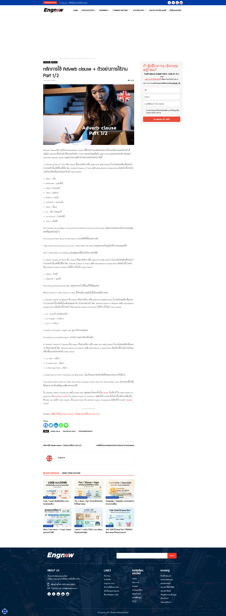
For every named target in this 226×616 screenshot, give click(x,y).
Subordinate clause (69, 431)
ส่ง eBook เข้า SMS (162, 119)
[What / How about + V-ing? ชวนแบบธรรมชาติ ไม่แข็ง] (57, 517)
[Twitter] (51, 425)
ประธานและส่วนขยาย (85, 431)
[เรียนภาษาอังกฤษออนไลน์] (53, 10)
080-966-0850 (68, 584)
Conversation (48, 526)
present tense (61, 396)
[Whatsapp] (61, 425)
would (129, 399)
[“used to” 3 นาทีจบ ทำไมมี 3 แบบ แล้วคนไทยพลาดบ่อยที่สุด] (88, 517)
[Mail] (63, 594)
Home (45, 58)
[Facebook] (169, 2)
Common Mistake (49, 497)
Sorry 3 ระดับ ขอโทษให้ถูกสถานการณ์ (72, 3)
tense (106, 392)
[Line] (66, 425)
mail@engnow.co (69, 588)
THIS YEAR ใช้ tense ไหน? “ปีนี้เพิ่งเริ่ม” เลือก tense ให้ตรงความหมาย (119, 531)
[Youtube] (181, 2)
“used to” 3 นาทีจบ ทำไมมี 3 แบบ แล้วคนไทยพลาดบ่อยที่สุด (88, 531)
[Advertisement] (113, 34)
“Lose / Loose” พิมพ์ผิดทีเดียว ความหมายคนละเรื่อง (56, 502)
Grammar (53, 58)
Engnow (61, 457)
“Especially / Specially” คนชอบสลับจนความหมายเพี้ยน (120, 502)
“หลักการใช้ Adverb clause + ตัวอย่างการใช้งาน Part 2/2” (75, 414)
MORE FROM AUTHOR (71, 473)
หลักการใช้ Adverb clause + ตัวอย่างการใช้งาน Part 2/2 (62, 445)
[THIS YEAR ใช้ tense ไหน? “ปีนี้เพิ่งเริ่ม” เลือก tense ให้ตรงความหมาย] (120, 517)
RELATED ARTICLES (51, 473)
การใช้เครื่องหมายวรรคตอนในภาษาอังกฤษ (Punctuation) (115, 445)
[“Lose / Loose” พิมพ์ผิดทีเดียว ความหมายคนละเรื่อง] (57, 489)
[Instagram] (173, 2)
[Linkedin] (177, 2)
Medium (54, 62)
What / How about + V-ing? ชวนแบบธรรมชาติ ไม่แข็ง (57, 531)
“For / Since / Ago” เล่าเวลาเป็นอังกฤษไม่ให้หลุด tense (88, 502)
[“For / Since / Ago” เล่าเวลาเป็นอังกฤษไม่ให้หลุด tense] (88, 489)
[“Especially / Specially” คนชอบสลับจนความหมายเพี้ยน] (120, 489)
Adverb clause (55, 431)
